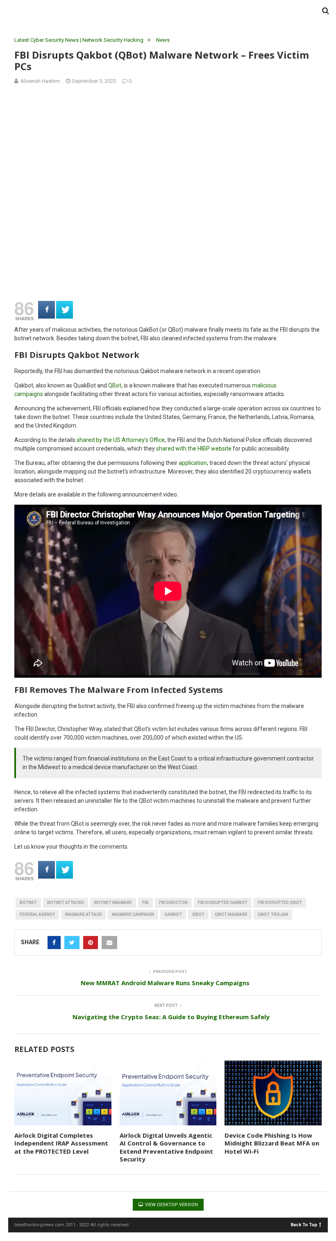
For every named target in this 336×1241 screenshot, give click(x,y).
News (163, 40)
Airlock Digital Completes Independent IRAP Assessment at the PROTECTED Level (61, 1143)
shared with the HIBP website (194, 448)
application (193, 463)
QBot (114, 385)
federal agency (37, 914)
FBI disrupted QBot (280, 902)
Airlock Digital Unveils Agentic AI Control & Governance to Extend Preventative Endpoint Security (166, 1147)
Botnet (28, 902)
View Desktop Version (171, 1204)
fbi (145, 902)
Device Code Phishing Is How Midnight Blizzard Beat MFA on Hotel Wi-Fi (272, 1143)
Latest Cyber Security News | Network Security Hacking (78, 40)
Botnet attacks (65, 902)
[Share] (46, 310)
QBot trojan (273, 914)
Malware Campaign (133, 914)
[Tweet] (64, 310)
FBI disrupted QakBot (222, 902)
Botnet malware (113, 902)
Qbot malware (231, 914)
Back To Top (304, 1224)
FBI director (173, 902)
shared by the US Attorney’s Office (121, 440)
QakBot (173, 914)
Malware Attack (83, 914)
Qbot (198, 914)
